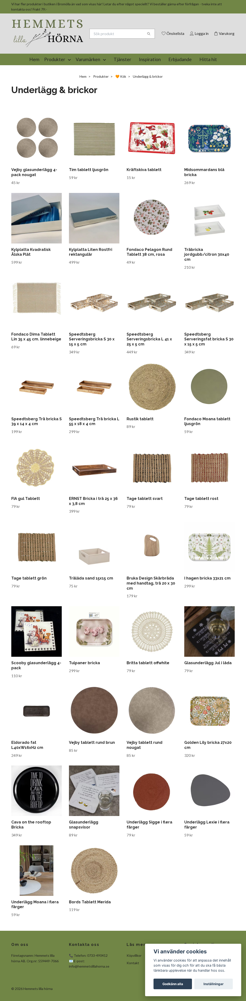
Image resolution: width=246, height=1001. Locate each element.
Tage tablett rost (201, 520)
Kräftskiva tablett (144, 192)
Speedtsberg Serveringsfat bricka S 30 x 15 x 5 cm (209, 361)
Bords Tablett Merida (90, 924)
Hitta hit (208, 81)
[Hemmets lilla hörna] (67, 41)
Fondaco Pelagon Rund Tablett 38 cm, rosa (149, 274)
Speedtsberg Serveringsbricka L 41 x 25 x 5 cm (149, 361)
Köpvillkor (134, 977)
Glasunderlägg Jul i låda (208, 685)
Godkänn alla (172, 984)
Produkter (54, 81)
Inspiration (150, 81)
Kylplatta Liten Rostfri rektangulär (90, 274)
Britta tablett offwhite (148, 685)
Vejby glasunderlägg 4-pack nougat (34, 194)
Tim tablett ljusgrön (88, 192)
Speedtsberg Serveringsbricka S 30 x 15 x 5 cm (92, 361)
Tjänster (122, 81)
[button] (70, 81)
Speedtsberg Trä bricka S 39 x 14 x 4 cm (36, 443)
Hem (34, 81)
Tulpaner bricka (84, 685)
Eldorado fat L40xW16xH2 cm (27, 767)
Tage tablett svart (145, 520)
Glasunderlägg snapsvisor (83, 847)
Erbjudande (180, 81)
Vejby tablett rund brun (92, 764)
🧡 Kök (120, 98)
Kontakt (133, 985)
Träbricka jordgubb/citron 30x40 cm (206, 276)
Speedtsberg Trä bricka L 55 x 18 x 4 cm (94, 443)
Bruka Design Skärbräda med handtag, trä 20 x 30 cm (151, 605)
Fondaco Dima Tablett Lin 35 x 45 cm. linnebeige (36, 359)
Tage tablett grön (29, 600)
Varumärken (88, 81)
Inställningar (213, 984)
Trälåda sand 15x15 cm (91, 600)
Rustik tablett (140, 441)
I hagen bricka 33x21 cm (207, 600)
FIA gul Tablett (25, 520)
